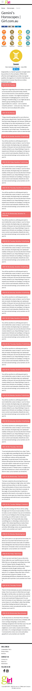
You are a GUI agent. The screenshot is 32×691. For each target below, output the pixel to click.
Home (3, 8)
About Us (3, 661)
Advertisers (4, 663)
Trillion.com (23, 686)
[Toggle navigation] (3, 1)
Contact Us (4, 659)
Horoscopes (10, 8)
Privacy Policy (5, 651)
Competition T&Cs (6, 649)
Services (3, 653)
